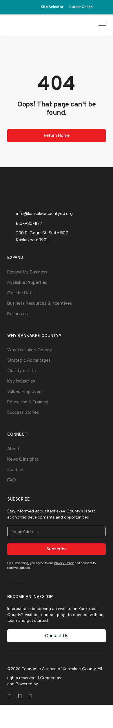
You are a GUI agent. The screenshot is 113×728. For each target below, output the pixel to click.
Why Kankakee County (29, 349)
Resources (17, 313)
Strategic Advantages (29, 360)
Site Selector (52, 7)
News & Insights (22, 459)
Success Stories (23, 412)
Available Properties (27, 282)
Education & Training (27, 402)
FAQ (11, 480)
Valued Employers (25, 391)
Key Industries (21, 381)
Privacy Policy (64, 563)
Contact (15, 469)
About (13, 448)
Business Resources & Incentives (39, 303)
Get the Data (20, 292)
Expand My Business (27, 272)
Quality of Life (21, 370)
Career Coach (81, 7)
